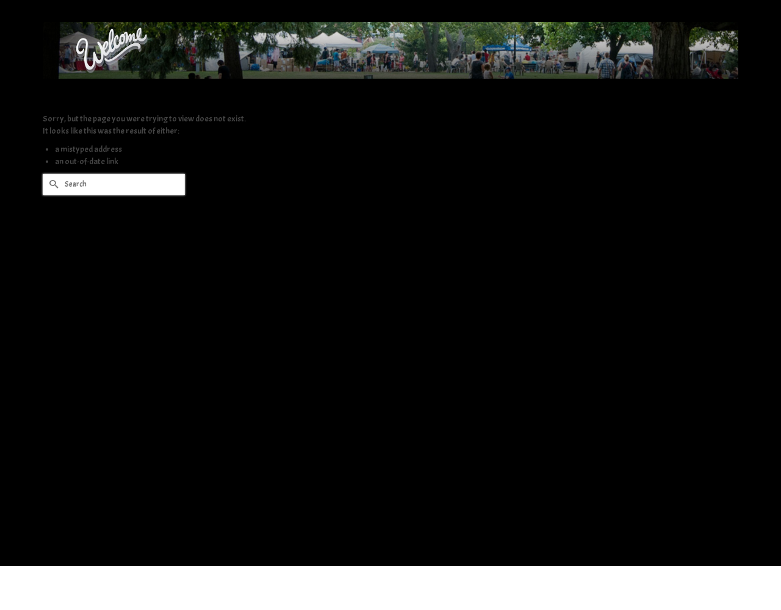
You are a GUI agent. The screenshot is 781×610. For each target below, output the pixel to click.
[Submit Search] (52, 184)
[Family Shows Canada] (390, 50)
